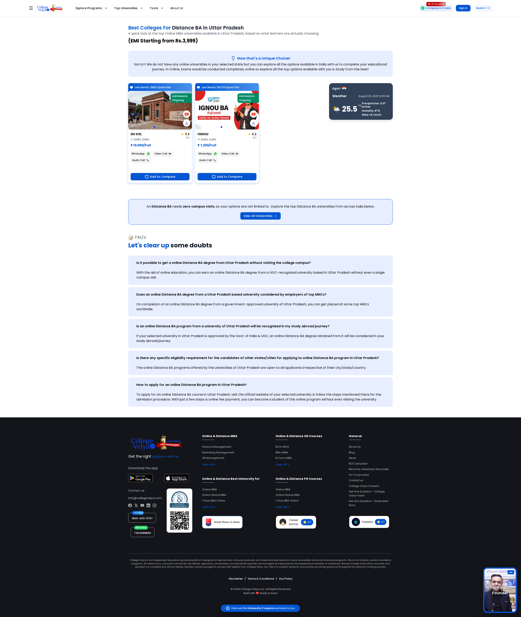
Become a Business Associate (369, 469)
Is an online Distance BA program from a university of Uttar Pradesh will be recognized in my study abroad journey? (232, 326)
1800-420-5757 (142, 518)
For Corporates (359, 475)
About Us (176, 8)
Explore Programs (89, 8)
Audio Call (138, 160)
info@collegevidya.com (145, 498)
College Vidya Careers (364, 486)
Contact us (356, 480)
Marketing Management (218, 452)
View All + (209, 464)
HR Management (213, 458)
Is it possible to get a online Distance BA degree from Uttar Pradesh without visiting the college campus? (223, 262)
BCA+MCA (282, 447)
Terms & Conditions (260, 579)
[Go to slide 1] (154, 127)
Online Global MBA (214, 495)
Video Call (160, 153)
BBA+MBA (282, 452)
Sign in (463, 8)
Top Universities (126, 8)
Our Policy (285, 579)
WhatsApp (138, 153)
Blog (352, 452)
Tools (154, 8)
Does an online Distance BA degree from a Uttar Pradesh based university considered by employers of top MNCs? (231, 294)
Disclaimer (236, 579)
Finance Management (216, 447)
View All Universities (258, 216)
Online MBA (209, 489)
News (352, 458)
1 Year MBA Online (213, 501)
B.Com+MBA (284, 458)
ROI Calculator (358, 464)
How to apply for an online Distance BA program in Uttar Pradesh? (191, 384)
